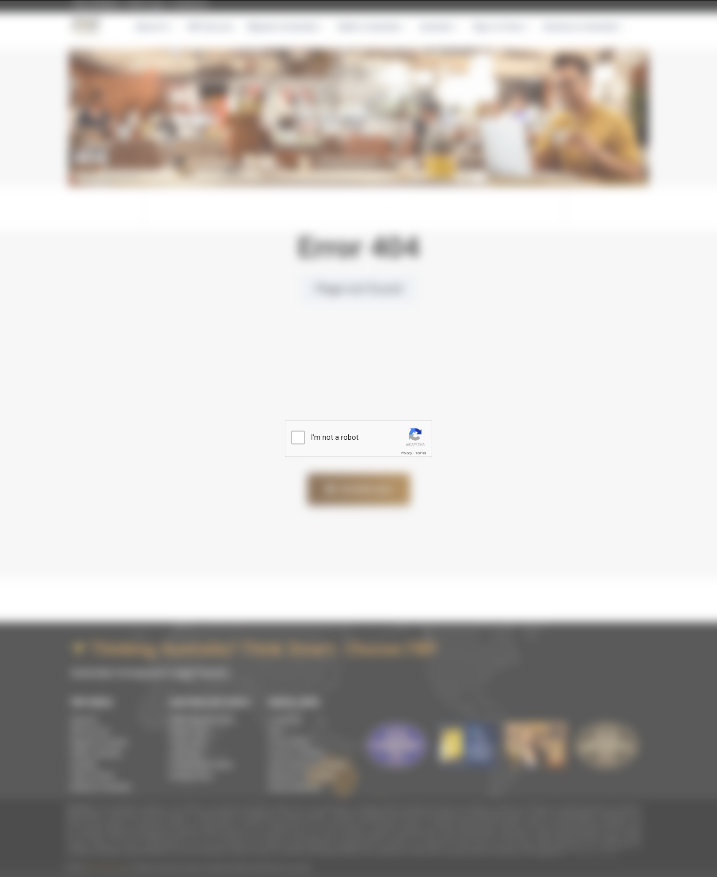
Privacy (406, 453)
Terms (420, 453)
